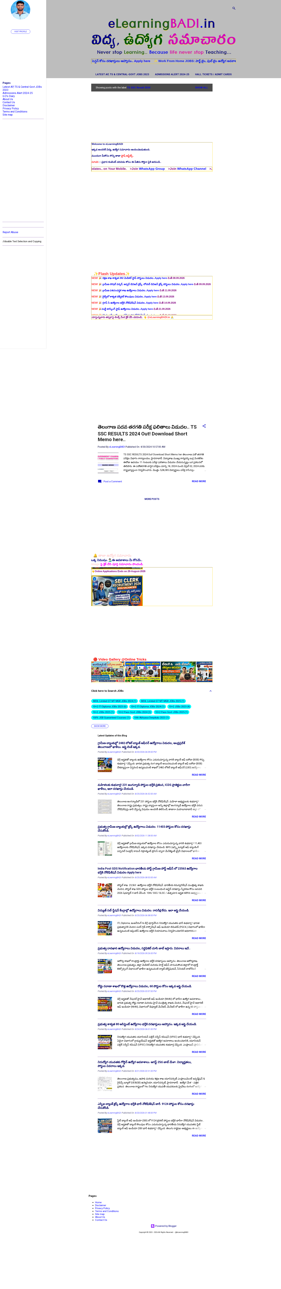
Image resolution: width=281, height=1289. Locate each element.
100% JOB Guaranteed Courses (111, 717)
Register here (210, 61)
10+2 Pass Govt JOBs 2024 (134, 712)
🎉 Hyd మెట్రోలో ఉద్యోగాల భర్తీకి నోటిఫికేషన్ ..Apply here (124, 287)
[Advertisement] (225, 132)
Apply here (93, 61)
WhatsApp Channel (142, 168)
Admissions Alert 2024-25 (172, 74)
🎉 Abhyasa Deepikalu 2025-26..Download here (122, 305)
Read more (199, 481)
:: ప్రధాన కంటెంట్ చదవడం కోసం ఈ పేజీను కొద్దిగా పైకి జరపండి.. (126, 161)
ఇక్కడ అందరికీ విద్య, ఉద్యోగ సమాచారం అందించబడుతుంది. (121, 149)
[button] (204, 426)
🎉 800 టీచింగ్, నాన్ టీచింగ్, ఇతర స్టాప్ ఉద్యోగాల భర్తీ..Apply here (128, 293)
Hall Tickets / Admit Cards (213, 74)
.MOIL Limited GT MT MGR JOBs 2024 (114, 701)
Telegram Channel (183, 168)
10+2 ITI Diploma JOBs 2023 (109, 706)
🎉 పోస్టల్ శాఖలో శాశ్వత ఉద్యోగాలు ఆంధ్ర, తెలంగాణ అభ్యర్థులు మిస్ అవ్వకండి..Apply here (140, 280)
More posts (152, 499)
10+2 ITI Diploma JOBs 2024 (147, 706)
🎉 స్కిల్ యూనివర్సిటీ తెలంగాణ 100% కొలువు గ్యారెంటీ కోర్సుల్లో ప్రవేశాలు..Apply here (138, 311)
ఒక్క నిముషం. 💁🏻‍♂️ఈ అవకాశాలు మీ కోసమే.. (116, 560)
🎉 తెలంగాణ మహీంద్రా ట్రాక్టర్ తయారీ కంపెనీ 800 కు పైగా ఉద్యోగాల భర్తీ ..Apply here (137, 299)
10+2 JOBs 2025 (103, 712)
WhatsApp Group (103, 168)
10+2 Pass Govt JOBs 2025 (171, 712)
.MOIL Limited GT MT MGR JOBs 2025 (162, 701)
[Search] (234, 9)
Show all (201, 87)
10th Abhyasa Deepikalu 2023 (151, 717)
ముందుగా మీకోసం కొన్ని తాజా (113, 155)
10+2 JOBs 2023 (179, 706)
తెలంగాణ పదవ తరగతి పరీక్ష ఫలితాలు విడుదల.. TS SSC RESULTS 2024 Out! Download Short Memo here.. (147, 433)
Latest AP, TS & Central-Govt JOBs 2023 (122, 74)
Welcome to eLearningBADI (107, 144)
